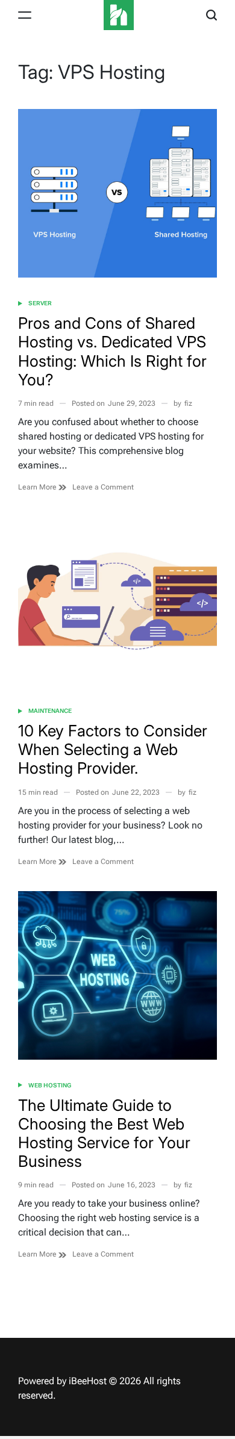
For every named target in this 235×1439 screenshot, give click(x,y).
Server (40, 303)
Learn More (38, 487)
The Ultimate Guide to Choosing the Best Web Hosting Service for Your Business (104, 1133)
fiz (188, 403)
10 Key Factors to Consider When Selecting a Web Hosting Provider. (112, 749)
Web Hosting (49, 1085)
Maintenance (50, 710)
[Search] (211, 15)
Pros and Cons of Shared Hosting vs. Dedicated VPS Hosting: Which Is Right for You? (112, 351)
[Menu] (24, 15)
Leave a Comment (103, 487)
